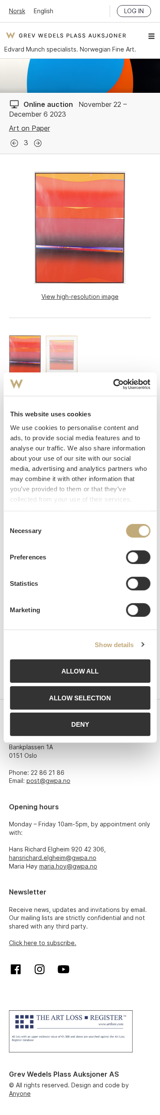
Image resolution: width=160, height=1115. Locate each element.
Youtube (63, 969)
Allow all (80, 671)
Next (37, 143)
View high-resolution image (80, 296)
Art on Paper (29, 128)
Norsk (17, 10)
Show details (114, 644)
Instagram (40, 969)
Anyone (20, 1093)
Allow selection (80, 697)
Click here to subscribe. (42, 942)
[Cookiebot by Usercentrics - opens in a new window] (114, 384)
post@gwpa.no (48, 780)
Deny (80, 724)
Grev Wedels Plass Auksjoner (66, 35)
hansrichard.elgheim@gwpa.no (52, 857)
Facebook (16, 969)
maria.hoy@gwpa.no (68, 866)
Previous (14, 143)
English (43, 10)
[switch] (138, 557)
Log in (134, 10)
